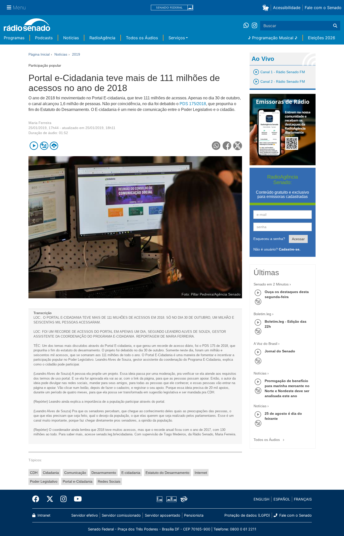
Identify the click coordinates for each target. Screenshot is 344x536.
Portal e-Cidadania (77, 481)
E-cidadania (130, 473)
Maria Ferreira (39, 123)
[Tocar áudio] (34, 145)
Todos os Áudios (142, 37)
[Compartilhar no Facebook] (227, 145)
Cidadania (51, 473)
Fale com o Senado (323, 7)
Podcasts (44, 37)
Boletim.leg (262, 314)
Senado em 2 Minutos (271, 284)
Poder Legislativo (43, 481)
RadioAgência (102, 37)
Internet (201, 473)
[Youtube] (76, 499)
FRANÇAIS (303, 499)
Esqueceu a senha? (269, 239)
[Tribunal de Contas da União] (183, 499)
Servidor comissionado (121, 515)
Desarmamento (103, 473)
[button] (266, 7)
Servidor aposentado (162, 515)
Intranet (43, 515)
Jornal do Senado (280, 351)
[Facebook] (37, 499)
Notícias (71, 37)
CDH (34, 473)
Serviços (176, 37)
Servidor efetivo (84, 515)
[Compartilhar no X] (237, 145)
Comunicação (75, 473)
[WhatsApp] (248, 25)
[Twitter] (50, 499)
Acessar (298, 239)
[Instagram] (254, 25)
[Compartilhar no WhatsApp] (216, 145)
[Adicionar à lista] (44, 145)
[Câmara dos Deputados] (160, 499)
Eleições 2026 (321, 37)
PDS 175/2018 (192, 104)
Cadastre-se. (289, 249)
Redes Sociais (109, 481)
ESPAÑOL (281, 499)
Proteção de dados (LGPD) (247, 515)
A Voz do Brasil (265, 344)
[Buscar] (335, 25)
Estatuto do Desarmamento (167, 473)
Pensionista (193, 515)
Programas (14, 37)
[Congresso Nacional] (171, 499)
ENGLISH (261, 499)
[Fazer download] (54, 145)
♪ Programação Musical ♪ (272, 37)
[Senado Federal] (172, 8)
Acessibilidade (286, 7)
